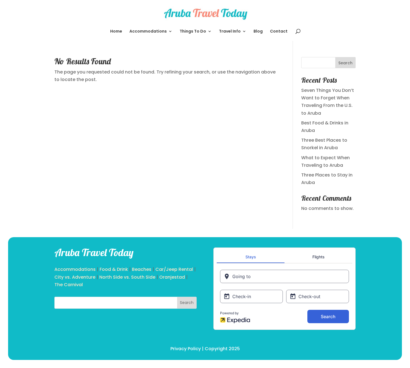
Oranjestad (172, 277)
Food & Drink (114, 269)
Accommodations (148, 31)
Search (345, 63)
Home (116, 31)
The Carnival (68, 284)
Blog (258, 31)
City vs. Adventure (74, 277)
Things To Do (193, 31)
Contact (279, 31)
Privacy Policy (185, 348)
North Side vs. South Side (127, 277)
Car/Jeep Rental (174, 269)
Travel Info (230, 31)
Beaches (141, 269)
